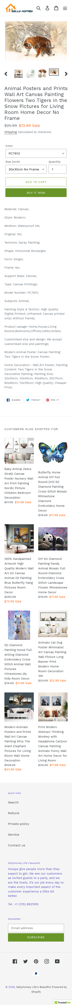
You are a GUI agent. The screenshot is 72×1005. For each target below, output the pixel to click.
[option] (18, 74)
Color (9, 145)
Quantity (54, 161)
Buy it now (36, 192)
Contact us (16, 845)
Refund (13, 813)
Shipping (10, 132)
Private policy (18, 824)
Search (13, 802)
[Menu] (65, 8)
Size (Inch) (12, 161)
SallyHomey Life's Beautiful (33, 987)
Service (13, 834)
